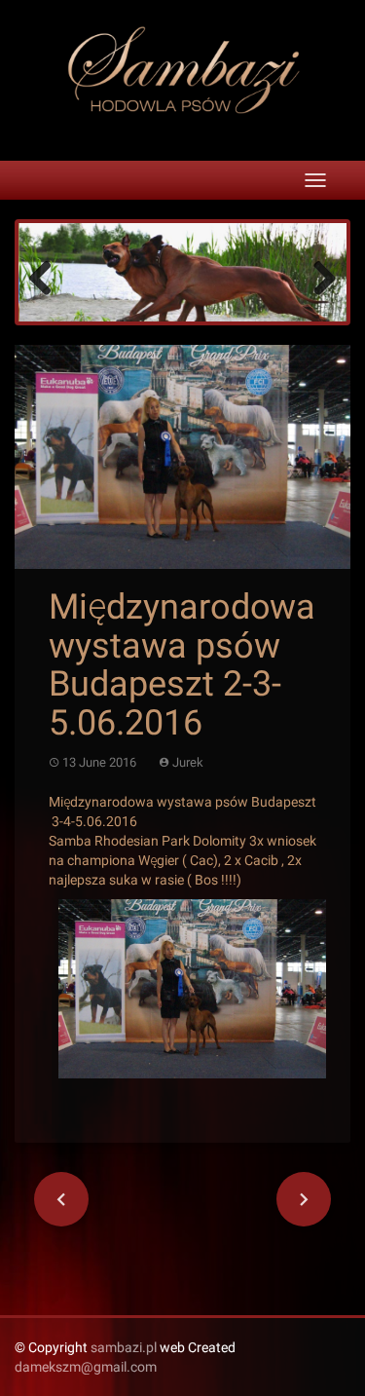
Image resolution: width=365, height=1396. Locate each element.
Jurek (187, 762)
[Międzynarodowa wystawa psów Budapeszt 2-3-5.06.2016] (182, 456)
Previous (47, 276)
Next (317, 276)
